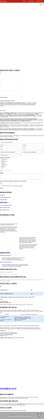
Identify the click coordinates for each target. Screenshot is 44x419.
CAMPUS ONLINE (31, 1)
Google (2, 160)
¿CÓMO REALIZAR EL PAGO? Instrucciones (31, 328)
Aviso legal (29, 416)
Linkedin (3, 165)
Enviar (1, 188)
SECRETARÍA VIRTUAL (39, 1)
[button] (40, 4)
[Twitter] (40, 414)
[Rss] (39, 417)
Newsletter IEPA (4, 159)
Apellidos (24, 146)
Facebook (3, 162)
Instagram (3, 163)
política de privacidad (18, 185)
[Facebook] (37, 414)
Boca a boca (3, 166)
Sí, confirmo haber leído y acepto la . (11, 185)
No (2, 183)
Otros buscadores (4, 161)
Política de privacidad (13, 416)
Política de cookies (22, 416)
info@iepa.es (11, 398)
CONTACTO (24, 1)
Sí (1, 182)
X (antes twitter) (4, 164)
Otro (2, 167)
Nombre (1, 146)
